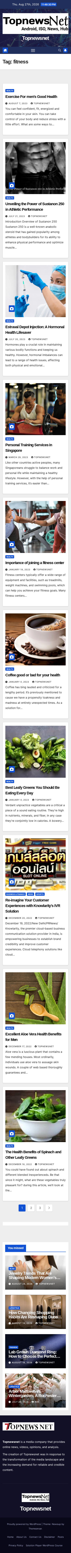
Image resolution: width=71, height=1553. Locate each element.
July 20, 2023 (17, 339)
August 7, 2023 (18, 103)
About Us (21, 1536)
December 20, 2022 (21, 918)
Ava (37, 1402)
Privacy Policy (16, 1545)
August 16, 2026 (22, 1362)
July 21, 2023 (17, 216)
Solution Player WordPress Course (44, 1545)
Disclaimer (49, 1536)
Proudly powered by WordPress (24, 1524)
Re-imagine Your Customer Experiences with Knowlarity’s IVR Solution (32, 905)
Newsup (56, 1524)
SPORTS (40, 894)
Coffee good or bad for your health (32, 675)
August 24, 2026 (22, 1283)
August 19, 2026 (22, 1323)
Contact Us (35, 1536)
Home (10, 1536)
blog (12, 1269)
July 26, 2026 (20, 1402)
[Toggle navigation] (33, 50)
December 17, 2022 (20, 1046)
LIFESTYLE (14, 1308)
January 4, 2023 (19, 681)
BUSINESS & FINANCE (15, 894)
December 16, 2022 (21, 1164)
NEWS (30, 894)
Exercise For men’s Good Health (31, 96)
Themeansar (35, 1528)
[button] (59, 50)
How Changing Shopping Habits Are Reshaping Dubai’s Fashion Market (35, 1317)
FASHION (13, 1347)
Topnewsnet (35, 38)
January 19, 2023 (20, 569)
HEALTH (9, 91)
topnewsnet (42, 103)
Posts (61, 1536)
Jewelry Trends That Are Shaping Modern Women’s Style (32, 1277)
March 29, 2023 (19, 457)
